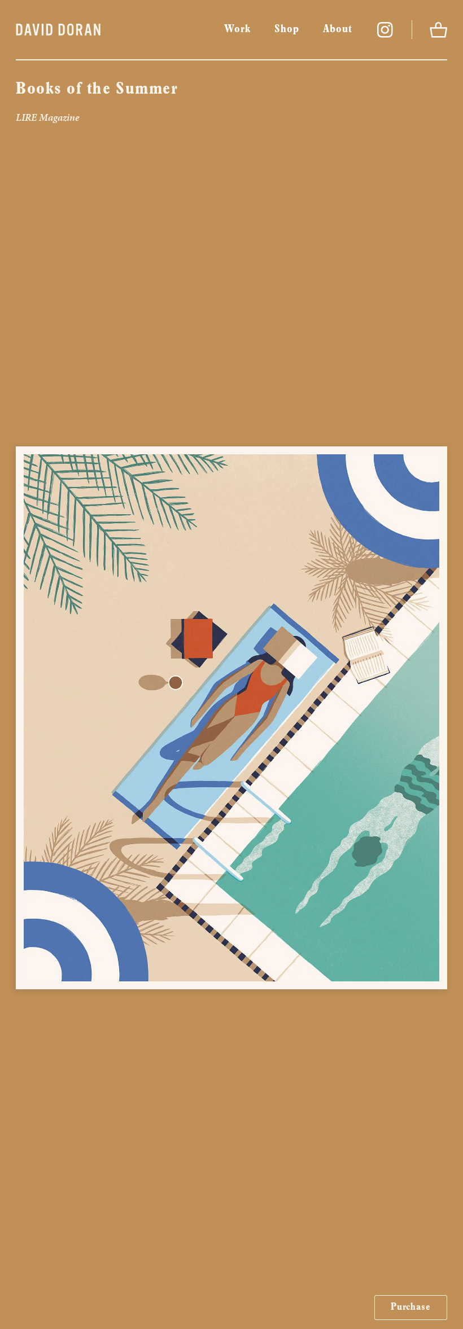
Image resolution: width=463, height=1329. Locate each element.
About (337, 29)
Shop (286, 29)
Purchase (411, 1307)
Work (237, 29)
